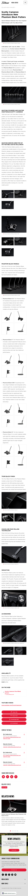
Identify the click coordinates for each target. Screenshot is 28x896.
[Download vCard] (24, 734)
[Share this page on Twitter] (7, 776)
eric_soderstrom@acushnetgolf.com (12, 737)
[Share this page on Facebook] (15, 776)
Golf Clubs (4, 787)
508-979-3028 (6, 738)
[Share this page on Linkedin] (11, 776)
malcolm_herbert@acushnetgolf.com (12, 747)
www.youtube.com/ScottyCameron (11, 705)
